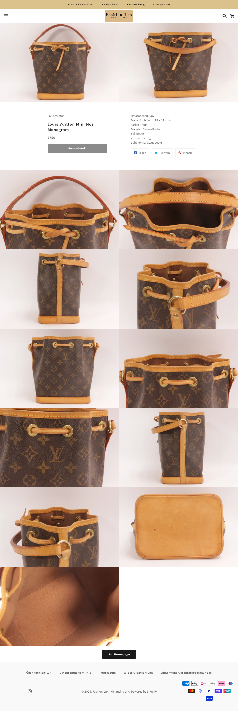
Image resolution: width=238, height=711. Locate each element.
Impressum (107, 672)
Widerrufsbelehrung (138, 672)
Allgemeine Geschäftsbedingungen (186, 672)
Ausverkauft (77, 148)
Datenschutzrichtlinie (75, 672)
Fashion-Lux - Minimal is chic (111, 691)
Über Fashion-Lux (38, 672)
